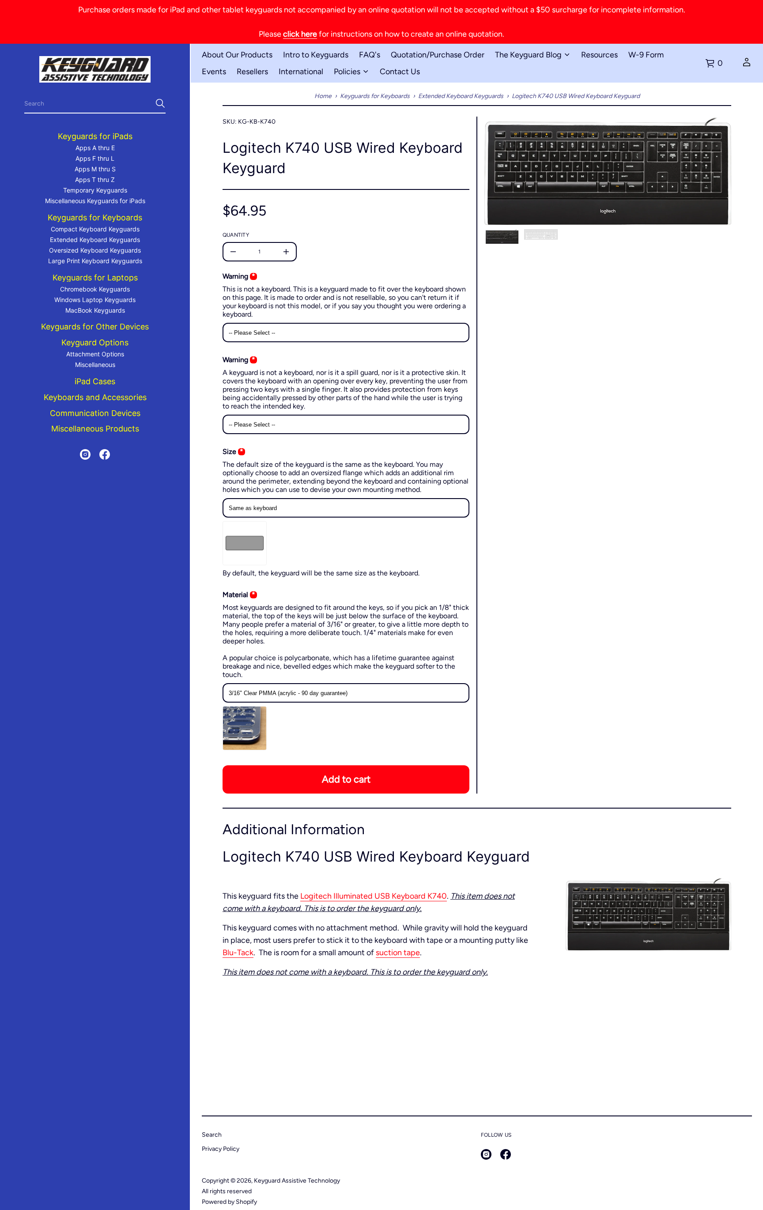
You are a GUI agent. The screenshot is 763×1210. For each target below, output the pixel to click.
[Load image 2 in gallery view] (541, 234)
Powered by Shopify (229, 1202)
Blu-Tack (238, 952)
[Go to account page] (746, 64)
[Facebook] (104, 454)
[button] (95, 103)
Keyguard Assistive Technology (297, 1180)
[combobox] (87, 103)
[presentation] (607, 171)
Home (323, 96)
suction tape (398, 952)
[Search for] (160, 103)
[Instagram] (85, 454)
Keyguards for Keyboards (375, 96)
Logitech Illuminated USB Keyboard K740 (373, 896)
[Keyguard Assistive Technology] (95, 69)
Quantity (236, 235)
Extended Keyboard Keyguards (460, 96)
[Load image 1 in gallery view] (502, 236)
